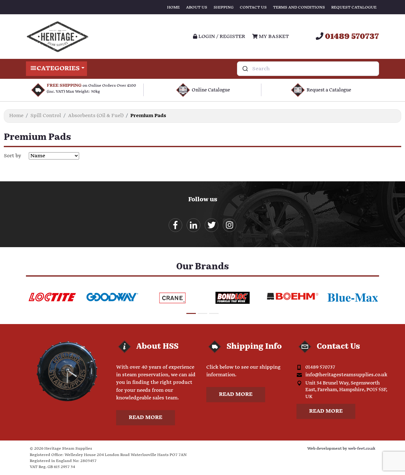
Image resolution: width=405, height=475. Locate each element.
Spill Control (45, 116)
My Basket (273, 37)
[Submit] (244, 69)
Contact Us (253, 7)
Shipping (224, 7)
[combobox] (308, 68)
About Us (196, 7)
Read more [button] (145, 418)
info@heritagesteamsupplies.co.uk (346, 375)
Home (173, 7)
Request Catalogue (354, 7)
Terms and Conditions (299, 7)
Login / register (221, 37)
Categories (58, 68)
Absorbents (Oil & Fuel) (95, 116)
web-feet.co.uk (361, 448)
